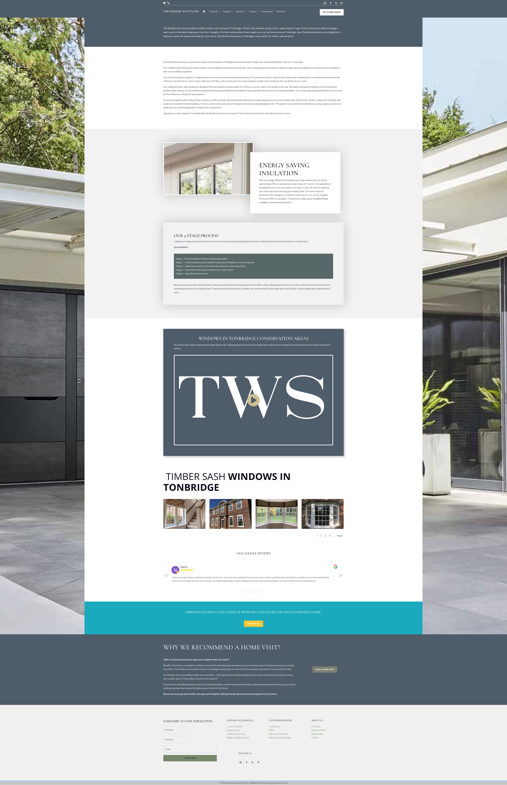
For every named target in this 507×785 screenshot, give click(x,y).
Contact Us (281, 11)
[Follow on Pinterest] (341, 3)
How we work (267, 11)
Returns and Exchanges (280, 737)
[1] (184, 528)
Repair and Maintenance (238, 737)
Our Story (316, 726)
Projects (226, 11)
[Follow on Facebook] (330, 3)
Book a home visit (325, 669)
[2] (230, 528)
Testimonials (317, 734)
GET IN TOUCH (253, 623)
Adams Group (281, 783)
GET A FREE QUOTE (332, 12)
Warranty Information (279, 734)
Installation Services (236, 734)
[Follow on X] (336, 3)
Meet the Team (318, 730)
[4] (323, 528)
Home (205, 11)
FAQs (271, 730)
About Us (240, 11)
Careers (315, 737)
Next (339, 535)
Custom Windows (235, 726)
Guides (252, 11)
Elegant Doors (233, 730)
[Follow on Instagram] (325, 3)
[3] (276, 528)
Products (213, 11)
